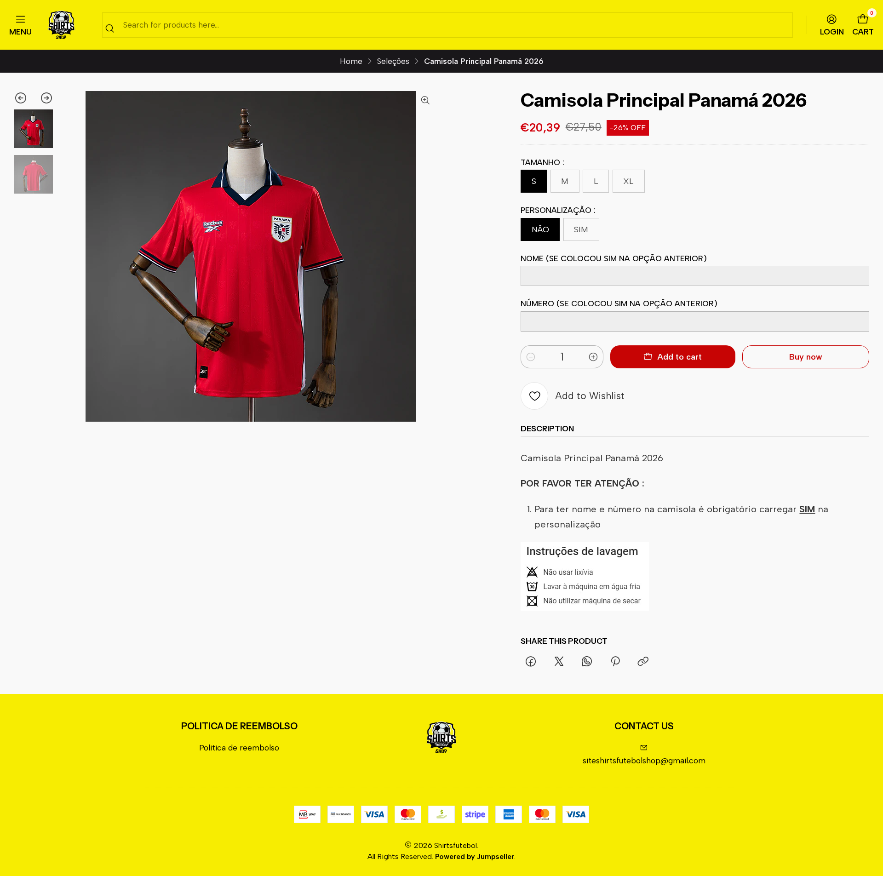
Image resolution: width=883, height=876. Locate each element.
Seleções (393, 61)
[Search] (110, 28)
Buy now (805, 357)
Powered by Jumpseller (474, 856)
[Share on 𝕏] (558, 662)
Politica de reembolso (239, 747)
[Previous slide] (24, 98)
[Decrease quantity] (530, 357)
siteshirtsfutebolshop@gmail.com (644, 760)
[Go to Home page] (61, 25)
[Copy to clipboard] (643, 662)
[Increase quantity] (593, 357)
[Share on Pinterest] (615, 662)
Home (351, 61)
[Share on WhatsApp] (587, 662)
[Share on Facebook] (530, 662)
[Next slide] (43, 98)
